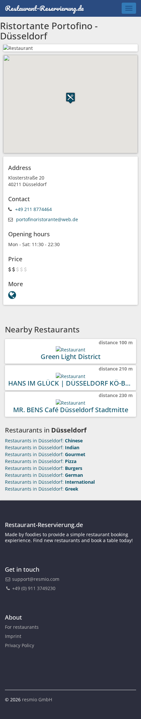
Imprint (13, 636)
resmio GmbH (37, 699)
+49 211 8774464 (33, 209)
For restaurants (22, 627)
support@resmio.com (35, 579)
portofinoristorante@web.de (47, 219)
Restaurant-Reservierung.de (44, 8)
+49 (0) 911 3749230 (33, 588)
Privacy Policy (19, 645)
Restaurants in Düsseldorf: (44, 440)
